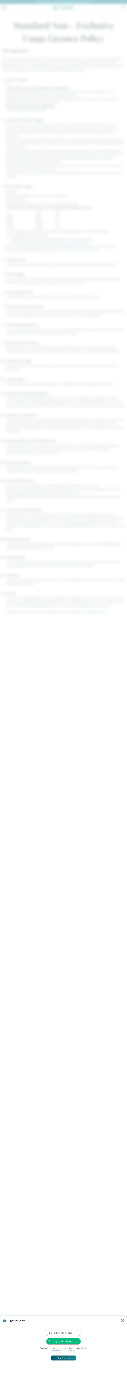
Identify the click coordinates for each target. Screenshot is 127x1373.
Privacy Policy (69, 1350)
